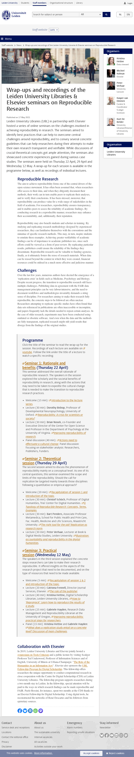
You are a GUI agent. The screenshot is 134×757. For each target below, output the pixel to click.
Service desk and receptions (16, 727)
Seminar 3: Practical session (39, 552)
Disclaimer (7, 746)
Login (129, 3)
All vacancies (40, 741)
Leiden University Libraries (116, 153)
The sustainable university (47, 732)
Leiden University (9, 2)
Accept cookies (91, 753)
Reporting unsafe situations (81, 732)
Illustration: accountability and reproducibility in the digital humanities (57, 539)
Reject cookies (116, 753)
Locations (6, 732)
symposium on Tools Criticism (33, 654)
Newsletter (105, 727)
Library (79, 2)
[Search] (106, 14)
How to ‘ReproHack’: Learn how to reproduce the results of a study (55, 602)
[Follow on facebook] (106, 735)
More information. (43, 753)
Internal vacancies (43, 737)
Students (25, 2)
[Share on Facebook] (19, 710)
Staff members (39, 2)
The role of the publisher (63, 591)
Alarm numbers (74, 727)
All (82, 14)
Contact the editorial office (15, 737)
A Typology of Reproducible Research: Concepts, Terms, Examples (56, 506)
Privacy (5, 741)
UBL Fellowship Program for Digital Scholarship (52, 667)
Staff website (7, 45)
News (19, 45)
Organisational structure (61, 2)
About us (38, 727)
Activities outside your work (48, 746)
